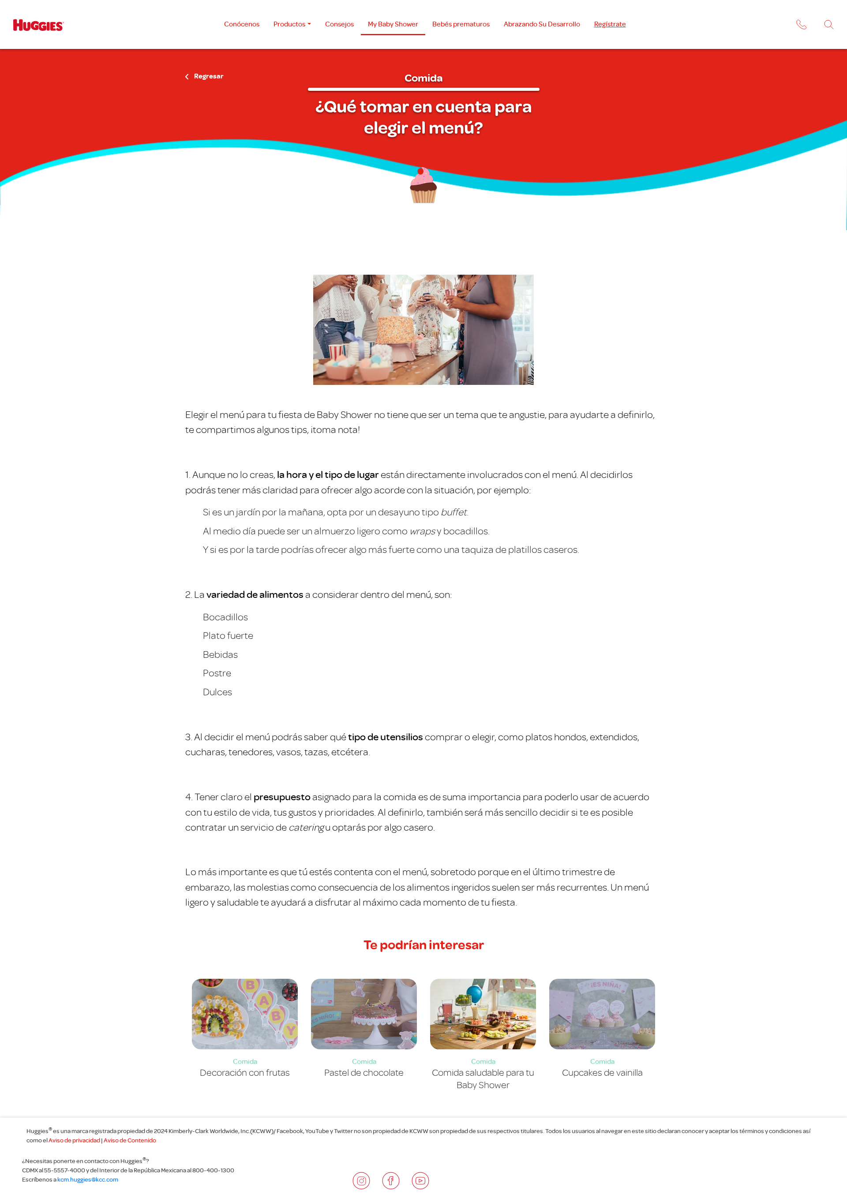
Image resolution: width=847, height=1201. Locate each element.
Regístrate (610, 23)
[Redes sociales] (361, 1181)
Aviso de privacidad (74, 1140)
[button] (800, 26)
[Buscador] (829, 25)
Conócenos (241, 23)
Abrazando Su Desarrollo (542, 23)
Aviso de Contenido (130, 1140)
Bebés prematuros (461, 23)
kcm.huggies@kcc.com (87, 1179)
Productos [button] (289, 23)
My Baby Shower (393, 23)
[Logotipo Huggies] (38, 24)
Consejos (339, 23)
